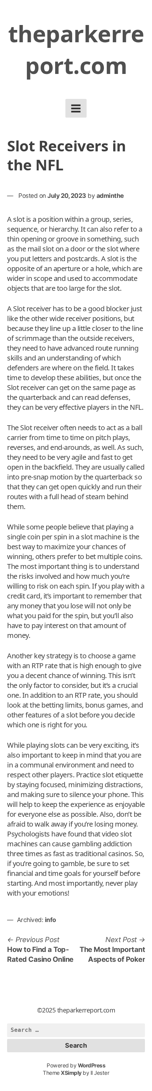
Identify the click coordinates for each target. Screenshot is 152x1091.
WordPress (92, 1065)
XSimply (71, 1073)
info (50, 919)
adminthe (110, 195)
